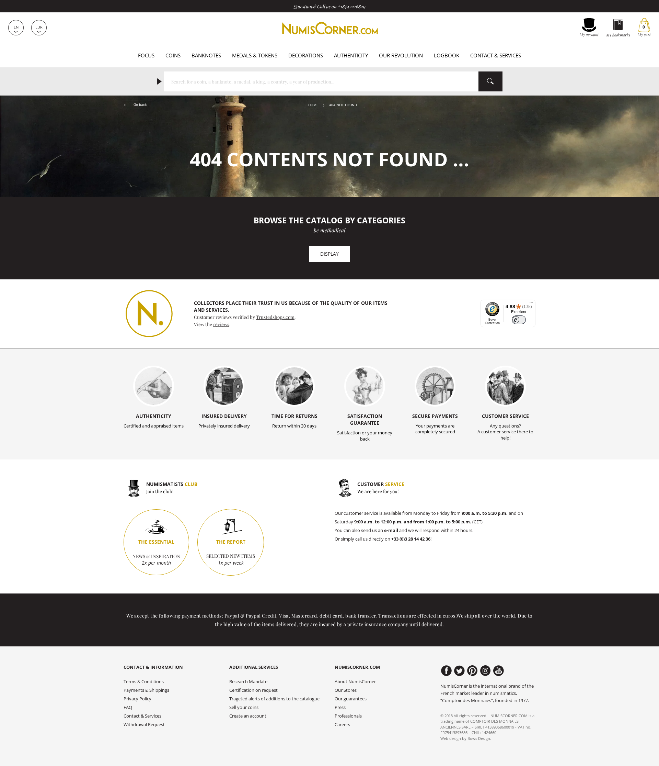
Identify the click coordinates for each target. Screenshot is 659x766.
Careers (342, 725)
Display (329, 254)
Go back (139, 104)
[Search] (490, 81)
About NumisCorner (355, 682)
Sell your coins (243, 707)
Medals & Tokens (254, 55)
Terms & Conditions (144, 682)
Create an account (247, 716)
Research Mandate (248, 682)
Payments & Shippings (146, 690)
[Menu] (531, 304)
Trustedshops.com (275, 317)
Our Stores (346, 690)
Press (340, 707)
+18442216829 (352, 6)
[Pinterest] (472, 670)
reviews (221, 324)
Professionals (348, 716)
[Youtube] (499, 670)
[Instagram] (485, 670)
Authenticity (351, 55)
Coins (173, 55)
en (16, 27)
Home (313, 105)
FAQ (128, 707)
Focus (146, 55)
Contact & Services (495, 55)
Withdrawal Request (144, 725)
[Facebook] (446, 670)
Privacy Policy (137, 699)
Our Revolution (401, 55)
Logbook (446, 55)
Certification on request (253, 690)
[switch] (519, 319)
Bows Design (478, 738)
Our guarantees (351, 699)
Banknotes (206, 55)
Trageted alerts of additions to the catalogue (274, 699)
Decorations (305, 55)
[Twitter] (459, 670)
